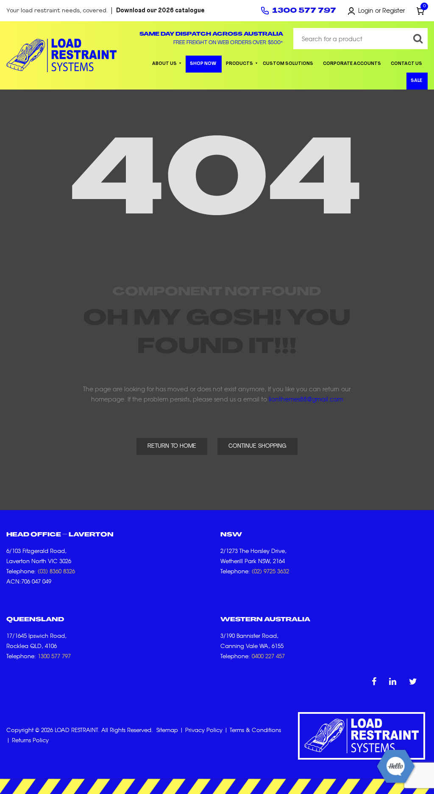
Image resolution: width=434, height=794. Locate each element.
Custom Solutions (288, 64)
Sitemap (167, 730)
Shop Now (203, 64)
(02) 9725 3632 (270, 571)
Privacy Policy (204, 730)
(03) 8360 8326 (56, 571)
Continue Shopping (257, 446)
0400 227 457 (268, 656)
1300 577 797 (304, 11)
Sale (416, 81)
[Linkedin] (392, 681)
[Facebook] (374, 681)
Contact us (406, 64)
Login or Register (381, 10)
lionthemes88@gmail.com (306, 399)
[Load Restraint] (61, 55)
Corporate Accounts (352, 64)
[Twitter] (413, 681)
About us (164, 64)
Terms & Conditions (255, 730)
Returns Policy (30, 740)
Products (239, 64)
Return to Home (171, 446)
